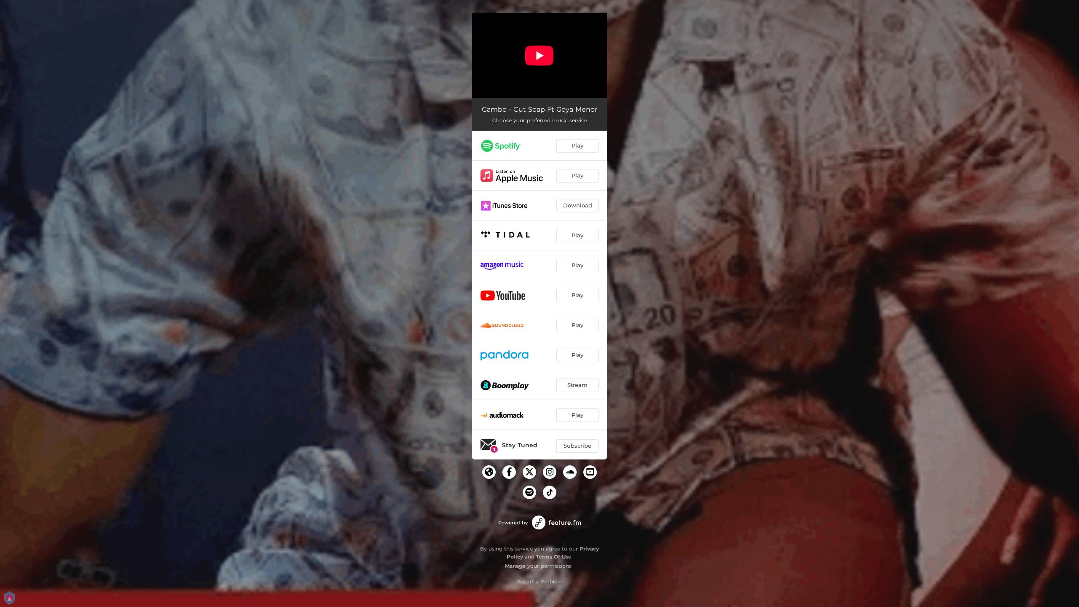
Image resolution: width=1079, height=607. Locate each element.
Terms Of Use (554, 556)
